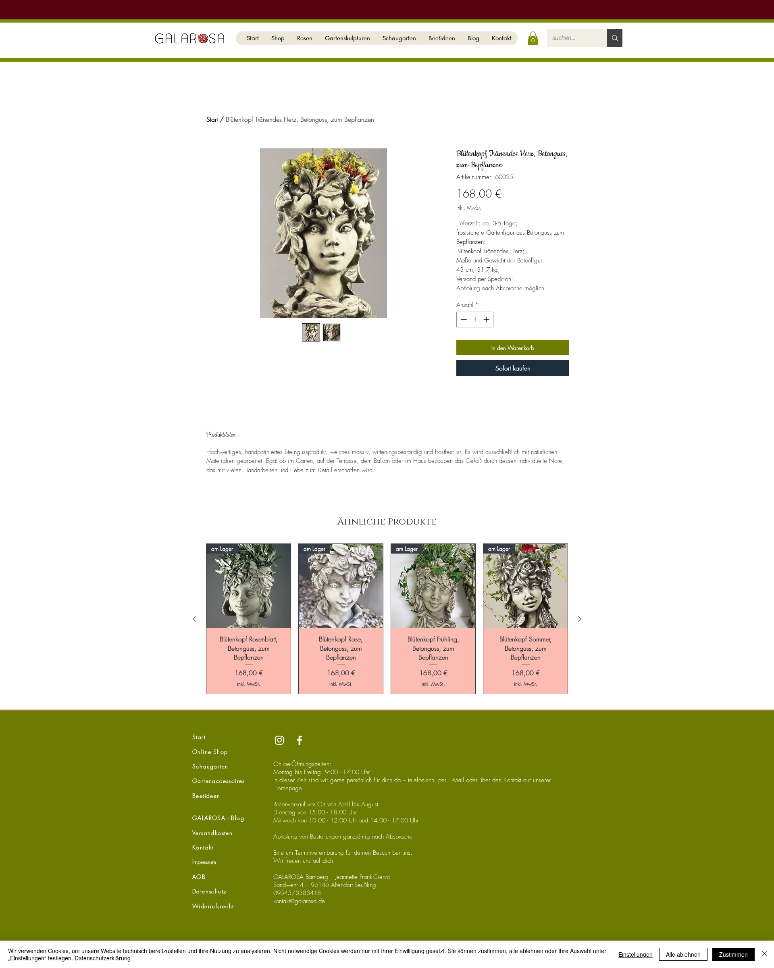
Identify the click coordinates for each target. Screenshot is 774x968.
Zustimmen (733, 954)
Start (212, 119)
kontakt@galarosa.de (299, 901)
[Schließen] (764, 954)
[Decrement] (463, 319)
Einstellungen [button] (635, 954)
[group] (387, 619)
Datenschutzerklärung (103, 958)
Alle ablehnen (683, 954)
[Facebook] (299, 740)
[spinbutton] (475, 319)
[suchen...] (614, 38)
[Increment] (487, 319)
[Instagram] (279, 740)
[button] (278, 38)
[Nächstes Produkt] (580, 619)
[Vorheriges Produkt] (194, 619)
